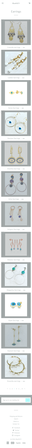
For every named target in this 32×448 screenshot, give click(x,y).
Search (16, 419)
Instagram (17, 435)
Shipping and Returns (16, 416)
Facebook (17, 428)
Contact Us (16, 424)
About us (16, 421)
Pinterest (17, 433)
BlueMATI (16, 3)
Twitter (16, 430)
